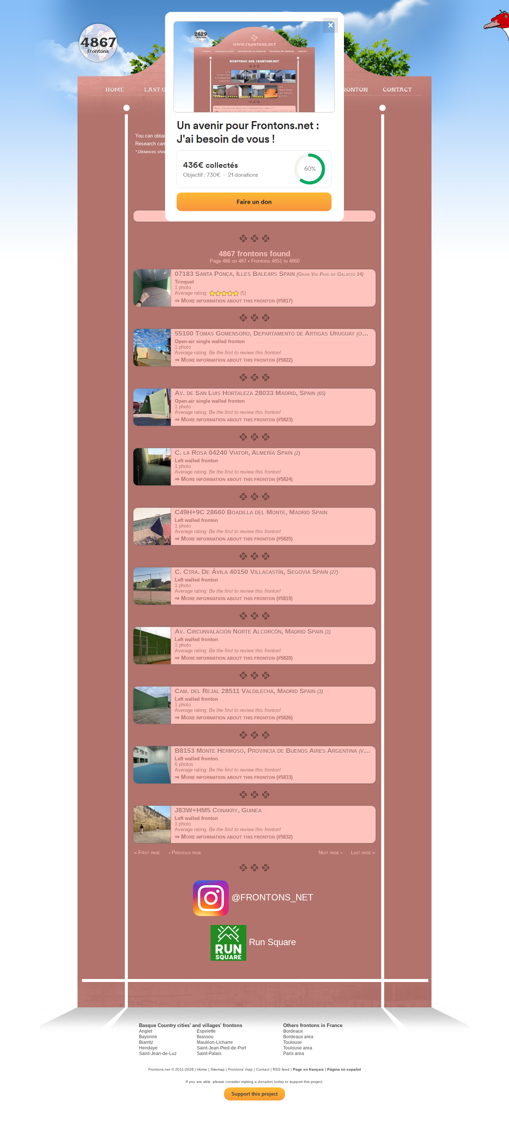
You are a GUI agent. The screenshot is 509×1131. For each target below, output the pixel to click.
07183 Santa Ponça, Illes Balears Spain (268, 274)
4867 (98, 42)
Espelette (206, 1031)
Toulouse (292, 1042)
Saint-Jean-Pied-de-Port (221, 1048)
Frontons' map (240, 1069)
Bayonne (148, 1036)
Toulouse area (297, 1048)
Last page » (363, 852)
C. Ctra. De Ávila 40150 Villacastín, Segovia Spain (255, 572)
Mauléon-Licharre (215, 1042)
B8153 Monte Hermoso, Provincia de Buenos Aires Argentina (290, 750)
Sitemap (218, 1069)
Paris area (293, 1053)
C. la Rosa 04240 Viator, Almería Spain (236, 452)
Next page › (330, 852)
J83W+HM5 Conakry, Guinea (218, 810)
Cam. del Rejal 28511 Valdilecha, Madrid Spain (248, 691)
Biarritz (146, 1042)
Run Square (272, 942)
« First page (147, 852)
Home (114, 89)
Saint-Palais (209, 1053)
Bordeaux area (298, 1036)
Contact (396, 89)
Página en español (344, 1069)
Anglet (145, 1031)
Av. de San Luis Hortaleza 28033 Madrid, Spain (249, 393)
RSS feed (281, 1069)
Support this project (254, 1094)
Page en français (308, 1069)
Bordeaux (293, 1031)
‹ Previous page (185, 852)
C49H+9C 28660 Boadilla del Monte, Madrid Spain (251, 512)
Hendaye (148, 1048)
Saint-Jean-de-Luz (158, 1053)
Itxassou (205, 1036)
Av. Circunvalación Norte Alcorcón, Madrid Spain (252, 631)
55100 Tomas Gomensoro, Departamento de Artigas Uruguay (283, 333)
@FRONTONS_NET (272, 897)
